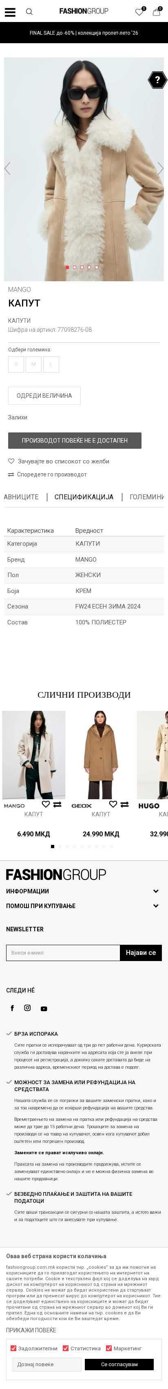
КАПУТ (33, 814)
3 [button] (83, 268)
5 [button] (98, 268)
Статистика (86, 1348)
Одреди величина (44, 395)
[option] (84, 33)
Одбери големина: (29, 350)
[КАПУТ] (33, 755)
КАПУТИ (19, 320)
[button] (29, 12)
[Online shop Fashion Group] (84, 11)
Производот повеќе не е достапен (75, 440)
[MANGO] (14, 806)
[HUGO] (149, 806)
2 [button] (76, 268)
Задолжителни (37, 1348)
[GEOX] (81, 806)
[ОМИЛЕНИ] (143, 14)
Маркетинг (127, 1348)
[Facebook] (12, 1008)
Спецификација (84, 497)
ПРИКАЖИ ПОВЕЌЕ (31, 1330)
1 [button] (69, 268)
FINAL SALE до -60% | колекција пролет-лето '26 (84, 33)
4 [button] (91, 268)
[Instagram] (27, 1008)
